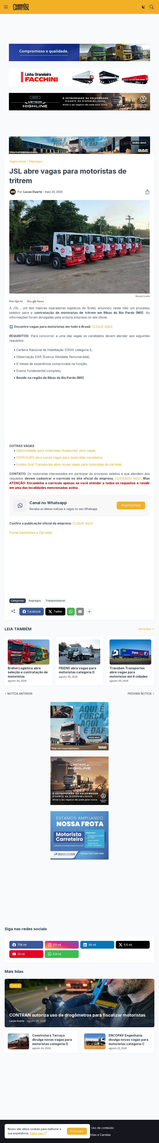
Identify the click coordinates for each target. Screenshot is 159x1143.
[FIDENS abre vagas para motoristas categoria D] (79, 652)
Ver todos (144, 629)
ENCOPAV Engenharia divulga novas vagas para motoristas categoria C (128, 1039)
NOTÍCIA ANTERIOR (19, 693)
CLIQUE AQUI (102, 327)
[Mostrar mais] (89, 611)
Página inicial (17, 161)
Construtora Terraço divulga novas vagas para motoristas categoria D (52, 1039)
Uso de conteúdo (102, 1127)
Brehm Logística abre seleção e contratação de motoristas (28, 672)
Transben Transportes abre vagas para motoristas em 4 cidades (129, 672)
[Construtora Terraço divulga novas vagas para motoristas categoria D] (18, 1041)
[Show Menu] (6, 6)
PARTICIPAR (130, 505)
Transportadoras (55, 600)
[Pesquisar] (151, 6)
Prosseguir (77, 1131)
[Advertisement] (79, 29)
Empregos (35, 161)
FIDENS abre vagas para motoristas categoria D (77, 670)
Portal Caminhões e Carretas (30, 533)
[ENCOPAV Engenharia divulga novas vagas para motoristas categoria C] (94, 1041)
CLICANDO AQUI (128, 478)
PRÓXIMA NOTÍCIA (140, 693)
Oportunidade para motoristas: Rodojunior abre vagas (55, 450)
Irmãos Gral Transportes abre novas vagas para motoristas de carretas (69, 464)
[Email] (80, 611)
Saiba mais (36, 1133)
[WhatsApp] (71, 611)
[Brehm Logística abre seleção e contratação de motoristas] (28, 652)
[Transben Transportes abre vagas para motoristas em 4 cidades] (130, 652)
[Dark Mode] (143, 6)
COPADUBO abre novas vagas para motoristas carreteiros (59, 457)
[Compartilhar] (146, 191)
